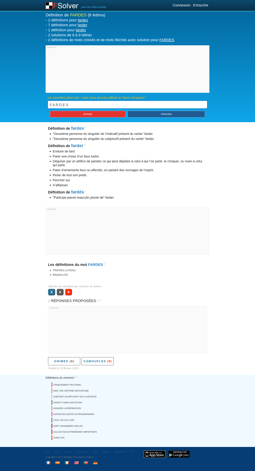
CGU (56, 451)
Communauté (82, 451)
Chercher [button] (166, 114)
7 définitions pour (67, 25)
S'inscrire (200, 5)
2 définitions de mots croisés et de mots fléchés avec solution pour (111, 40)
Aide (95, 451)
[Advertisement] (127, 69)
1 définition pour (67, 30)
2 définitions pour (68, 20)
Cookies (67, 451)
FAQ (133, 451)
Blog (48, 451)
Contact (105, 451)
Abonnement (120, 451)
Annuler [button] (87, 114)
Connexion (182, 5)
